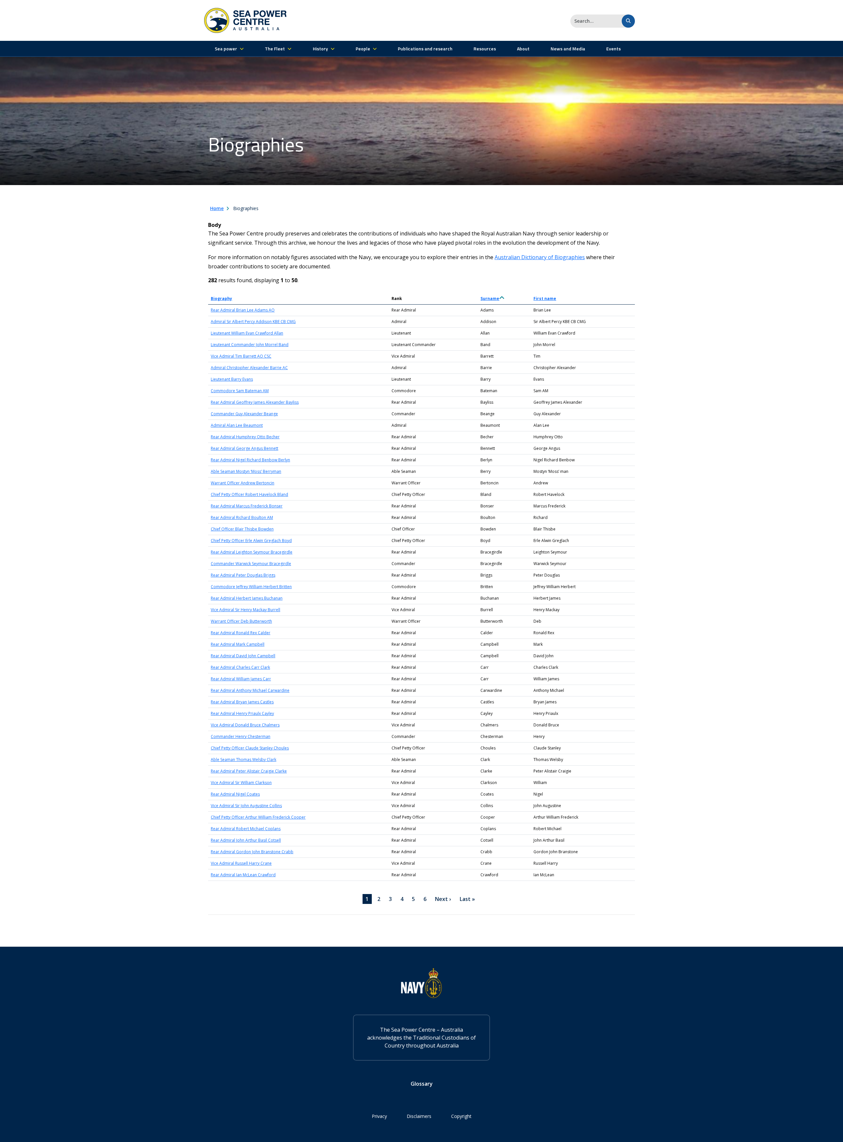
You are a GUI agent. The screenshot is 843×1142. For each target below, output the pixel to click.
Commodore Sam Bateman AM (240, 391)
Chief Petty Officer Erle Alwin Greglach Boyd (251, 540)
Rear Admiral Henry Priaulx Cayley (242, 713)
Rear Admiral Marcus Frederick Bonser (247, 506)
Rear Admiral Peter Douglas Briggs (243, 575)
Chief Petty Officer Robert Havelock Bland (249, 494)
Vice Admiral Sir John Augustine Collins (246, 805)
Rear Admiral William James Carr (241, 679)
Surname (492, 298)
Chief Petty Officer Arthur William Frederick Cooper (258, 817)
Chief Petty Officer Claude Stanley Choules (250, 748)
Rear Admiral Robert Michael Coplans (246, 828)
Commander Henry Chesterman (240, 736)
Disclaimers (419, 1116)
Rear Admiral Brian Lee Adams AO (243, 310)
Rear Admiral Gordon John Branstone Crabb (252, 852)
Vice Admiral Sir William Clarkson (241, 782)
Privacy (379, 1116)
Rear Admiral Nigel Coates (235, 794)
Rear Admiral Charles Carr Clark (240, 667)
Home (217, 208)
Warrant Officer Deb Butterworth (241, 621)
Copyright (461, 1116)
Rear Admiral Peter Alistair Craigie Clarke (249, 771)
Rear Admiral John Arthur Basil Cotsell (246, 840)
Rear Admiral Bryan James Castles (242, 702)
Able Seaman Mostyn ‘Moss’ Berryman (246, 471)
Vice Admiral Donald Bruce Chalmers (245, 725)
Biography (221, 298)
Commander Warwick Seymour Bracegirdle (251, 563)
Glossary (422, 1083)
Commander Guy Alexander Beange (244, 414)
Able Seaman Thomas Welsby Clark (243, 759)
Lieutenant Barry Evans (232, 379)
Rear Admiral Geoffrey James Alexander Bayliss (255, 402)
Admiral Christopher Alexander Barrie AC (249, 367)
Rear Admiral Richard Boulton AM (242, 517)
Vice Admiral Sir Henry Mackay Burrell (245, 609)
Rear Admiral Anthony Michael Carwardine (250, 690)
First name (544, 298)
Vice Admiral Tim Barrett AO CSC (241, 356)
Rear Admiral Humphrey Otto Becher (245, 437)
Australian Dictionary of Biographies (540, 257)
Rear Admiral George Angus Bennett (244, 448)
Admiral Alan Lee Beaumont (237, 425)
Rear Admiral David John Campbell (243, 656)
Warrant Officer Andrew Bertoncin (242, 483)
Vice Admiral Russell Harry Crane (241, 863)
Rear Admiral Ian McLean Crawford (243, 875)
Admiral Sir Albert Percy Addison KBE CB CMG (253, 321)
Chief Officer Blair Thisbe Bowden (242, 529)
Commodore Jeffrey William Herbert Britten (251, 586)
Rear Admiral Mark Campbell (237, 644)
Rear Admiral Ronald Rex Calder (240, 633)
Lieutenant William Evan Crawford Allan (247, 333)
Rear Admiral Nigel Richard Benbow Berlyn (250, 460)
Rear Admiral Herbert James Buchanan (247, 598)
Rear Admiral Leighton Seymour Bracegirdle (251, 552)
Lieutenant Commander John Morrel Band (249, 344)
